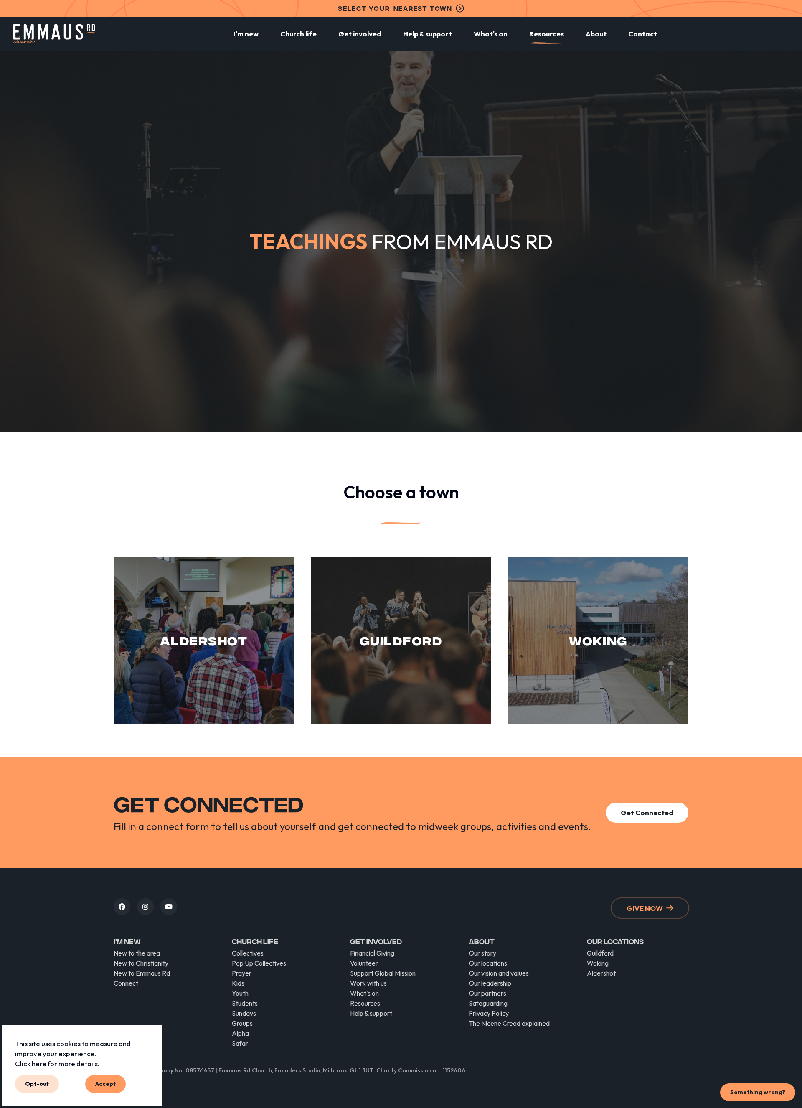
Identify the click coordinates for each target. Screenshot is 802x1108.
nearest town (395, 8)
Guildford (600, 953)
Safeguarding (488, 1003)
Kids (238, 983)
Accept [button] (105, 1084)
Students (245, 1003)
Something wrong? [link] (757, 1092)
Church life (298, 33)
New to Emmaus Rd (142, 973)
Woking (598, 963)
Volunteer (364, 963)
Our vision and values (499, 973)
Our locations (488, 963)
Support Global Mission (383, 973)
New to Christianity (141, 963)
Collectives (248, 953)
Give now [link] (645, 908)
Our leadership (490, 983)
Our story (482, 953)
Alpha (240, 1033)
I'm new (246, 33)
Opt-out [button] (37, 1084)
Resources (546, 33)
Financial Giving (372, 953)
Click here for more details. (57, 1063)
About (596, 33)
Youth (240, 993)
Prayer (241, 973)
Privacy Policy (489, 1013)
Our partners (487, 993)
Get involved (359, 33)
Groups (242, 1023)
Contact (642, 33)
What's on (491, 33)
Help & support (427, 33)
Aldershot (601, 973)
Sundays (244, 1013)
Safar (240, 1043)
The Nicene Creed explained (509, 1023)
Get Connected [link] (647, 812)
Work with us (368, 983)
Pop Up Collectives (259, 963)
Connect (126, 983)
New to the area (137, 953)
